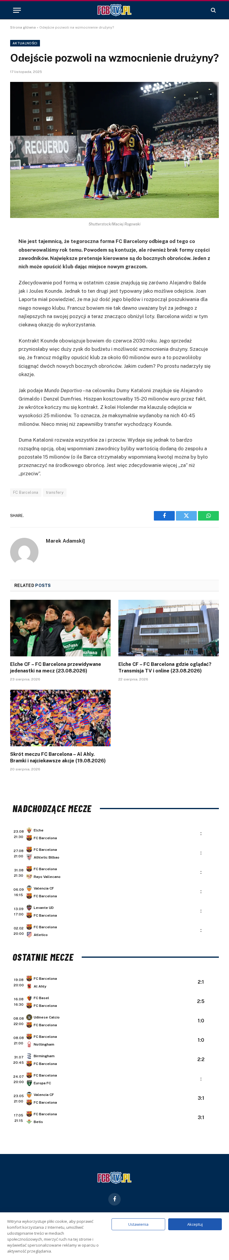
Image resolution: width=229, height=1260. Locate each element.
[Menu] (17, 10)
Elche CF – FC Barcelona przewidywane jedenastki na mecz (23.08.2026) (55, 667)
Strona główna (23, 27)
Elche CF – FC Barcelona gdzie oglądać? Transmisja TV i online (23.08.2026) (164, 667)
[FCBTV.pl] (114, 10)
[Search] (213, 10)
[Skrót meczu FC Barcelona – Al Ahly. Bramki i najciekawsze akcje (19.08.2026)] (60, 718)
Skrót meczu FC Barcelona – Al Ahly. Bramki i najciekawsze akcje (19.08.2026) (58, 757)
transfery (55, 492)
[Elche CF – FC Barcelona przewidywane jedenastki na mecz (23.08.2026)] (60, 628)
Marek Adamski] (65, 541)
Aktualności (25, 43)
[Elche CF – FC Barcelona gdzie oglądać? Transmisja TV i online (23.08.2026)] (168, 628)
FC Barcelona (25, 492)
